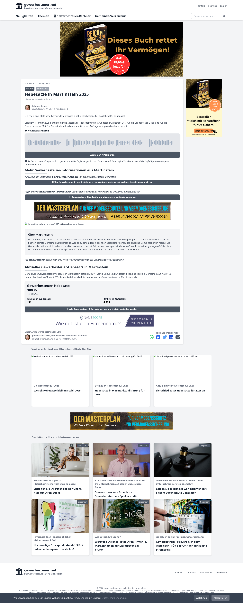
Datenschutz (206, 572)
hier (74, 277)
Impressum (221, 572)
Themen (43, 16)
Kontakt (201, 6)
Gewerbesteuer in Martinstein (117, 277)
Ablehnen (201, 597)
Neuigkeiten (24, 16)
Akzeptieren (220, 597)
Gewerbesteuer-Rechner (73, 16)
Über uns (212, 6)
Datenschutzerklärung (114, 597)
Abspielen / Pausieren (102, 154)
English (223, 6)
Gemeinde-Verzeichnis (110, 16)
